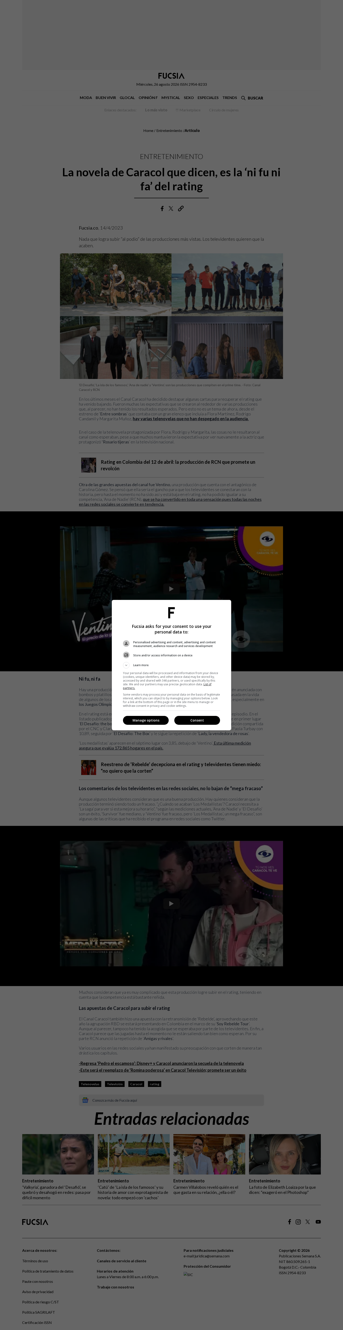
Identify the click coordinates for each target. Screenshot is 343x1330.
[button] (171, 665)
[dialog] (171, 665)
